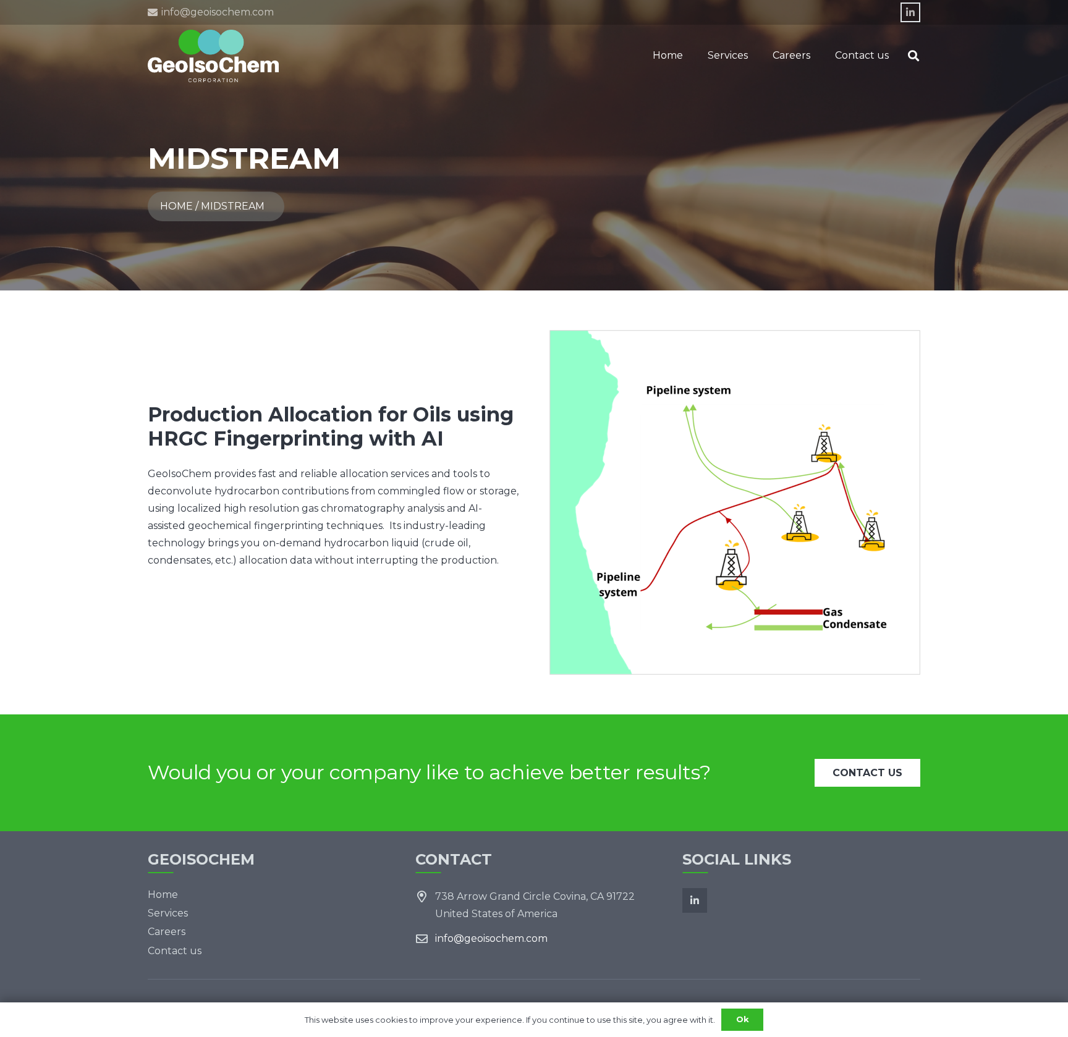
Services (168, 913)
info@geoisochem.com (491, 938)
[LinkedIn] (910, 12)
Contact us (174, 951)
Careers (166, 932)
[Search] (913, 56)
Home (163, 894)
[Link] (213, 56)
